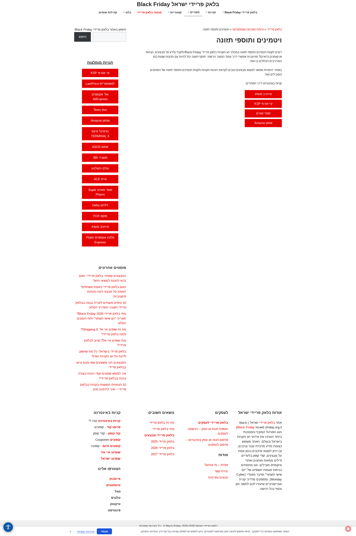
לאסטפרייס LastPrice (100, 83)
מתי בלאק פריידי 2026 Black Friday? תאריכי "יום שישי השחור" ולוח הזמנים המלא (101, 318)
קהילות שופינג (108, 12)
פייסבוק (115, 479)
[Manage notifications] (348, 529)
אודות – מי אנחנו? (216, 465)
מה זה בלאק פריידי (161, 422)
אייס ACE (100, 179)
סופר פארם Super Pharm (100, 192)
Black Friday (246, 427)
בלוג (128, 12)
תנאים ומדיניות (218, 477)
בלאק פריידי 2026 (162, 448)
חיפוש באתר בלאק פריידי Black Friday (100, 29)
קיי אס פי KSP (263, 103)
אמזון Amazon (263, 123)
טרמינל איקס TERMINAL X (100, 134)
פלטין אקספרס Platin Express (100, 240)
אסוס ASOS (100, 147)
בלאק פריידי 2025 (162, 441)
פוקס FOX (100, 216)
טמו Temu (100, 110)
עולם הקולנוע (100, 168)
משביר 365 (100, 157)
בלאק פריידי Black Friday (241, 12)
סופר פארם (263, 113)
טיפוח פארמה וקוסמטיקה (248, 29)
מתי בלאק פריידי (163, 429)
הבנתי (104, 531)
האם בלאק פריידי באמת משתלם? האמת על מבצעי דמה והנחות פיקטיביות (103, 291)
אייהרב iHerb (263, 94)
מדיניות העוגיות (85, 531)
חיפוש (82, 37)
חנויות (212, 12)
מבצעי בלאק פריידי (149, 12)
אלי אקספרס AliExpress (100, 97)
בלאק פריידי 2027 (162, 454)
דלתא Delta (100, 205)
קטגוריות (176, 12)
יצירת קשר (221, 471)
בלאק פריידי (274, 29)
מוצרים (195, 12)
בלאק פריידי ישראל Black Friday (178, 4)
